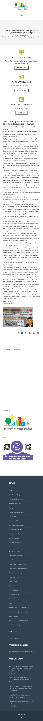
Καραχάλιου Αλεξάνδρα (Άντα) (17, 534)
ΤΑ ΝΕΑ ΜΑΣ (12, 639)
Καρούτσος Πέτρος (14, 538)
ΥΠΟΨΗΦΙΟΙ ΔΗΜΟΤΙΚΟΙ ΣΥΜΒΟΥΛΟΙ (19, 607)
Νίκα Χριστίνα (12, 560)
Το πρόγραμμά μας (14, 594)
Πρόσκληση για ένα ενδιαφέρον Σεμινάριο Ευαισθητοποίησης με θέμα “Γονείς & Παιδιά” (20, 680)
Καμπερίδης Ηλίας (14, 521)
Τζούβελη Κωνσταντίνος (15, 590)
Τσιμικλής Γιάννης (13, 599)
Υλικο (10, 603)
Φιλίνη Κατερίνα (13, 616)
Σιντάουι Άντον (13, 581)
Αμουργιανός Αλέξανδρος (16, 499)
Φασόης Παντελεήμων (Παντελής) (18, 612)
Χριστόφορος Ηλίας (14, 625)
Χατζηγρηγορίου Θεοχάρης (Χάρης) (18, 620)
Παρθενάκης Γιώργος (14, 577)
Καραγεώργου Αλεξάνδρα (16, 525)
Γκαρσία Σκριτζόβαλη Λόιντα (16, 512)
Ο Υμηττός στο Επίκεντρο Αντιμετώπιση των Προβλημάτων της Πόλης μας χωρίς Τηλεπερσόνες (20, 704)
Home (11, 490)
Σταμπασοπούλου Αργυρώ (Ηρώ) (18, 586)
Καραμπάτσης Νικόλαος (15, 529)
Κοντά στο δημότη (14, 547)
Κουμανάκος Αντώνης (15, 551)
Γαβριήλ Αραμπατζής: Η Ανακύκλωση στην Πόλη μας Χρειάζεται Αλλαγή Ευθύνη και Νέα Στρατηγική (20, 688)
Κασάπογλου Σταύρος (15, 542)
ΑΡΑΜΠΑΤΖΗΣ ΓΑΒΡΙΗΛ (15, 503)
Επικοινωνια (12, 516)
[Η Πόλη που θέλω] (21, 5)
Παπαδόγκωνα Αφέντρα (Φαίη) (17, 564)
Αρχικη (11, 508)
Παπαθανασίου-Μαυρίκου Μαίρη (18, 568)
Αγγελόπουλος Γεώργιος (15, 495)
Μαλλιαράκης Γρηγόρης (15, 555)
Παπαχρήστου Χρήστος (15, 573)
